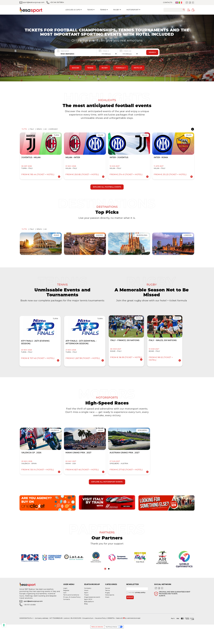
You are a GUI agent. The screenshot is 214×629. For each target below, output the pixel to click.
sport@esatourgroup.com (33, 2)
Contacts (167, 2)
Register (66, 590)
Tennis (90, 68)
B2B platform (89, 601)
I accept (136, 592)
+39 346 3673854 (57, 2)
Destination (65, 51)
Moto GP (138, 68)
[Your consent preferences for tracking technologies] (4, 625)
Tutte (24, 129)
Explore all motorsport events (107, 482)
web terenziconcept (133, 618)
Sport (86, 592)
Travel (86, 595)
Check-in (106, 51)
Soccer (75, 68)
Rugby (105, 68)
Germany (53, 129)
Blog (86, 604)
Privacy (66, 597)
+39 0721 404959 (30, 604)
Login (65, 588)
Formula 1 (121, 68)
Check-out (127, 51)
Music (86, 590)
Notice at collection (97, 626)
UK (45, 129)
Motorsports (109, 595)
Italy (31, 129)
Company (87, 588)
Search (152, 52)
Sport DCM (88, 599)
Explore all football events (107, 187)
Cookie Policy (76, 597)
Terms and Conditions (71, 595)
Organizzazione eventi (92, 597)
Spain (39, 129)
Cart (64, 592)
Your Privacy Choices (111, 626)
